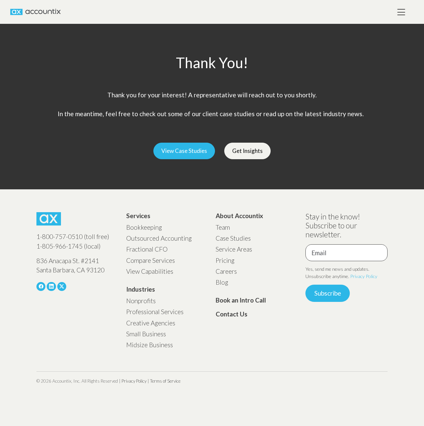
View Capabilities (149, 271)
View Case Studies (184, 150)
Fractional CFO (147, 249)
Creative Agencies (150, 323)
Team (223, 227)
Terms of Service (165, 381)
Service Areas (234, 249)
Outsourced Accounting (159, 238)
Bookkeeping (144, 227)
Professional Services (155, 311)
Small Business (146, 334)
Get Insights (247, 150)
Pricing (225, 260)
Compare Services (150, 260)
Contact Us (231, 314)
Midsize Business (149, 345)
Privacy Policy (363, 276)
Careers (226, 271)
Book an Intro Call (241, 300)
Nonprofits (141, 301)
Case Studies (233, 238)
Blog (222, 282)
